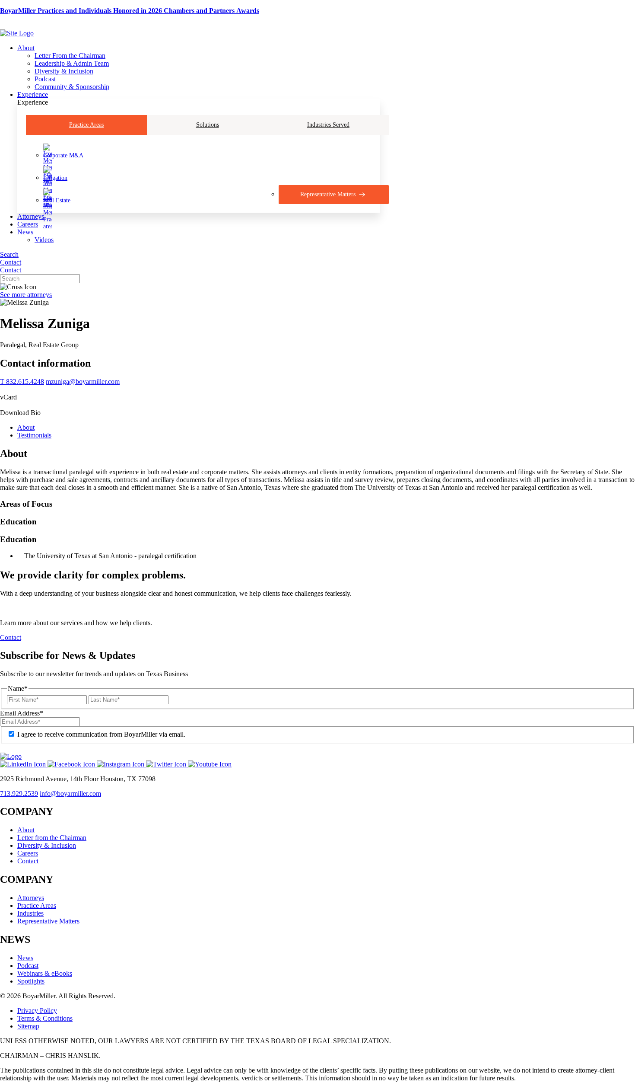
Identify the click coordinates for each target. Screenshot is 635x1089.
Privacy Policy (37, 1010)
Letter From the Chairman (70, 55)
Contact (10, 262)
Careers (27, 224)
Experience (32, 94)
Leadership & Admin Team (72, 63)
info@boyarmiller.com (70, 793)
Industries (30, 913)
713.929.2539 (19, 793)
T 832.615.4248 (22, 381)
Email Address (21, 713)
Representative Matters (48, 921)
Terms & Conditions (45, 1018)
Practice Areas (86, 124)
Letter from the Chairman (51, 837)
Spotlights (30, 981)
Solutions (207, 124)
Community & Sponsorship (72, 86)
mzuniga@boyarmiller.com (83, 381)
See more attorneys (26, 294)
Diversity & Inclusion (64, 71)
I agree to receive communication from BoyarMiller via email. (101, 734)
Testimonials (34, 435)
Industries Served (328, 124)
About (26, 47)
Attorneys (30, 216)
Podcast (45, 79)
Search (9, 254)
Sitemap (28, 1026)
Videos (44, 239)
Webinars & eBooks (44, 973)
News (25, 232)
